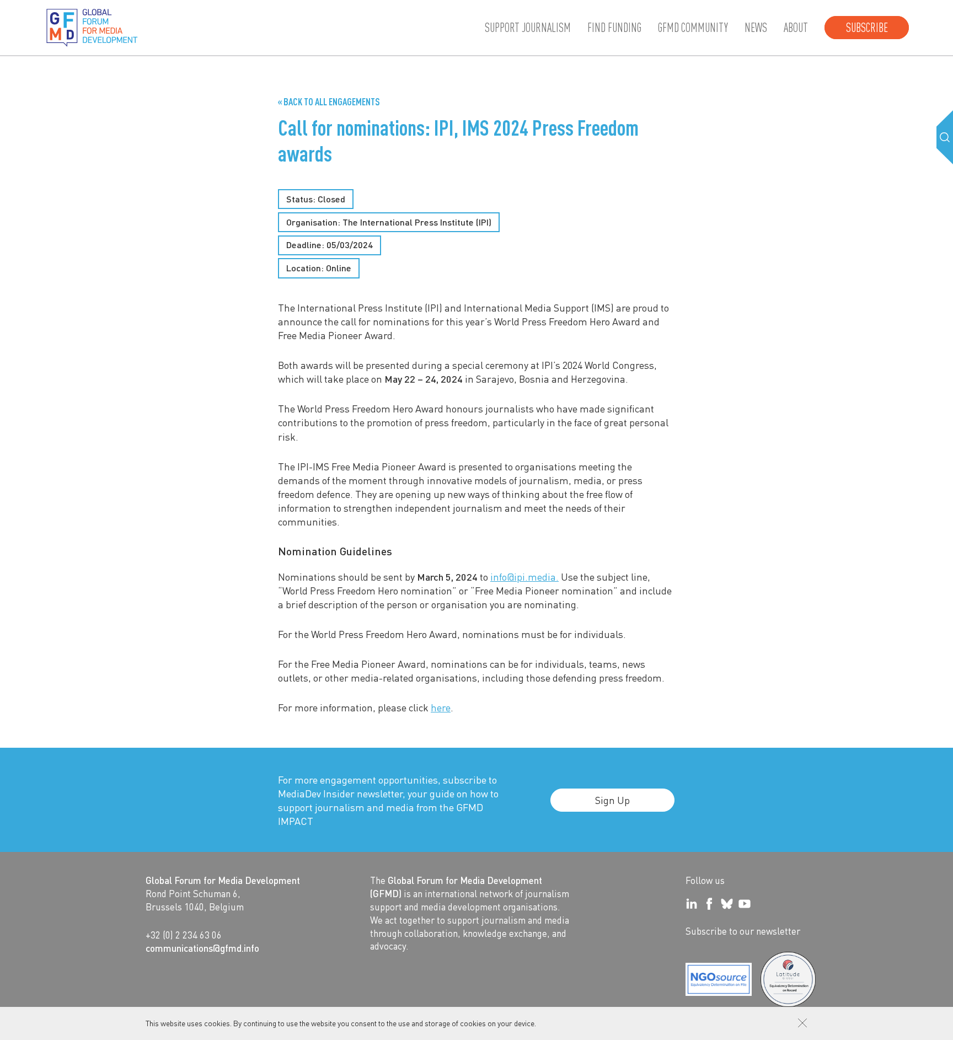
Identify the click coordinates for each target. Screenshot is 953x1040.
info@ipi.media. (524, 576)
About (796, 27)
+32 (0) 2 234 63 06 (184, 935)
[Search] (944, 137)
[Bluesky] (727, 904)
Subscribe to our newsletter (743, 931)
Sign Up (612, 800)
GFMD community (693, 27)
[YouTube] (744, 904)
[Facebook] (709, 904)
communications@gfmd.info (202, 948)
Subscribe (867, 27)
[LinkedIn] (692, 904)
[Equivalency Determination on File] (719, 979)
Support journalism (528, 27)
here (441, 707)
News (756, 27)
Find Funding (614, 27)
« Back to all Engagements (329, 101)
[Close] (802, 1023)
